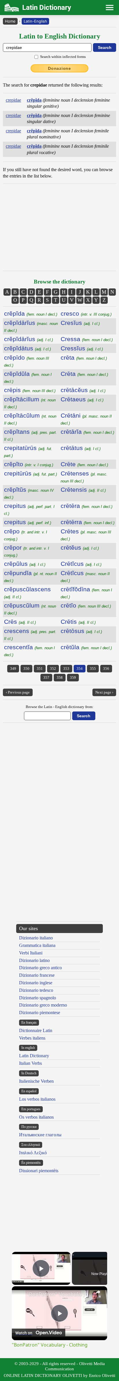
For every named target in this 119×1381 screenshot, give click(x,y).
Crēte (84, 464)
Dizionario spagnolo (37, 997)
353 (66, 668)
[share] (98, 1292)
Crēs (20, 621)
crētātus (81, 448)
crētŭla (86, 647)
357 (46, 677)
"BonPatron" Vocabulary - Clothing (59, 1294)
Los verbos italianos (37, 1099)
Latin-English (35, 21)
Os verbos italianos (36, 1117)
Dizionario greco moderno (43, 1005)
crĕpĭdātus (27, 348)
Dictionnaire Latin (35, 1030)
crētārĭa (87, 431)
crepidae (13, 100)
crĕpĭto (28, 464)
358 (60, 677)
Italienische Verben (36, 1081)
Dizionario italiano (36, 937)
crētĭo (86, 605)
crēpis (29, 390)
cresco (86, 313)
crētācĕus (83, 390)
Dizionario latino (34, 960)
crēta (84, 357)
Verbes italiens (32, 1038)
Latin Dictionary (34, 1055)
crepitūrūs (30, 473)
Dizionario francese (37, 975)
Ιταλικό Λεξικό (33, 1152)
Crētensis (83, 489)
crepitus (27, 522)
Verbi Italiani (30, 952)
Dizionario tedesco (36, 990)
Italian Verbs (30, 1063)
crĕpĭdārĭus (28, 339)
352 (53, 668)
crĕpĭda (30, 313)
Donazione (59, 68)
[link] (19, 1294)
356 (106, 668)
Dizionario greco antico (40, 967)
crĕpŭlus (24, 563)
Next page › (104, 692)
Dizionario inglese (35, 982)
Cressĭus (82, 348)
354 (80, 668)
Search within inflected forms (63, 56)
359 (73, 677)
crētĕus (80, 547)
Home (10, 21)
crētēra (86, 505)
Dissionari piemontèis (38, 1170)
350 (26, 668)
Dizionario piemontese (39, 1012)
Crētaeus (82, 399)
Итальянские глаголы (40, 1134)
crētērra (87, 522)
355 (93, 668)
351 (40, 668)
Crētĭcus (81, 563)
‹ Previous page (18, 692)
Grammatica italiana (37, 945)
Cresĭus (80, 322)
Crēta (84, 373)
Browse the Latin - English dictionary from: (60, 707)
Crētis (78, 621)
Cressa (87, 339)
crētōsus (81, 631)
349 (13, 668)
